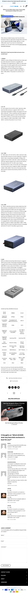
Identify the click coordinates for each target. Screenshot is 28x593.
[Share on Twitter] (12, 387)
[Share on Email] (18, 387)
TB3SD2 (13, 313)
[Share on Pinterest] (15, 387)
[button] (21, 6)
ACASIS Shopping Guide (7, 16)
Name (2, 535)
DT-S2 (22, 313)
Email (2, 541)
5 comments (15, 381)
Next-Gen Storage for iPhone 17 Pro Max (14, 423)
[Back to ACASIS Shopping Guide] (14, 393)
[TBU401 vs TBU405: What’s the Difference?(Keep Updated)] (7, 393)
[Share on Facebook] (9, 387)
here (16, 369)
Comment (4, 547)
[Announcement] (14, 2)
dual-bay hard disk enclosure (15, 378)
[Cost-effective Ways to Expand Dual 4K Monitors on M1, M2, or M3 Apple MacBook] (20, 393)
